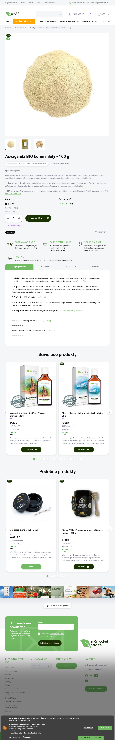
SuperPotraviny (65, 311)
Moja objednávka (11, 3)
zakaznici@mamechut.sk (98, 665)
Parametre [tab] (46, 267)
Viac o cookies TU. (16, 737)
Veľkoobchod (50, 3)
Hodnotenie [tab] (71, 267)
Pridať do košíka (35, 218)
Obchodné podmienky (13, 702)
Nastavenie (88, 728)
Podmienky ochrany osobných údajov (12, 706)
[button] (34, 459)
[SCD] (83, 386)
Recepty (39, 3)
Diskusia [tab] (95, 267)
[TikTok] (86, 680)
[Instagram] (91, 675)
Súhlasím (106, 728)
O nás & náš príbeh (11, 689)
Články (30, 3)
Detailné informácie (13, 194)
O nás (23, 3)
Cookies (8, 711)
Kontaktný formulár (96, 689)
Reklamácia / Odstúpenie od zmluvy (15, 693)
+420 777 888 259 (95, 669)
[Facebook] (86, 675)
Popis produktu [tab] (19, 267)
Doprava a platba (11, 671)
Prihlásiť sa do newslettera (49, 643)
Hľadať (59, 14)
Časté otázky (9, 668)
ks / (66, 666)
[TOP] (31, 503)
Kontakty (8, 675)
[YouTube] (96, 675)
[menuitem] (8, 21)
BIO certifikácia (10, 698)
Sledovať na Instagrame (59, 606)
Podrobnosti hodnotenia (39, 164)
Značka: (60, 164)
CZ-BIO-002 (50, 330)
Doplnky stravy (78, 311)
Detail (31, 567)
